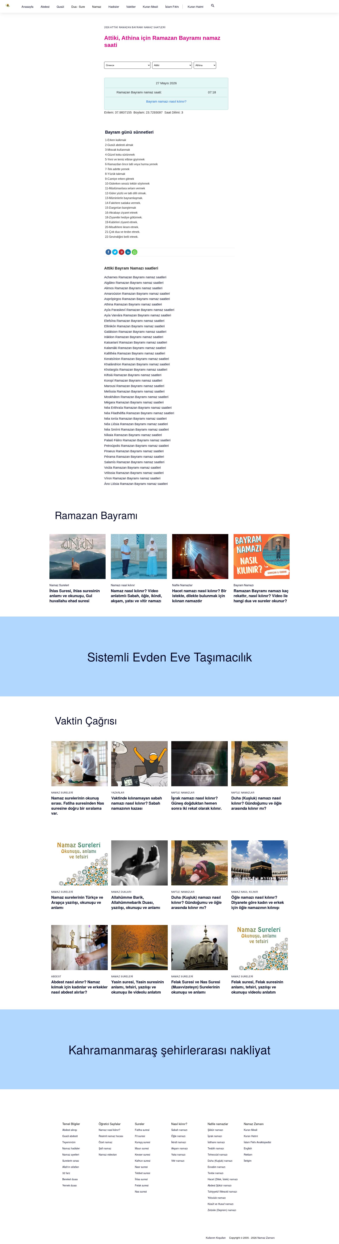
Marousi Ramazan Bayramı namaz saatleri (134, 386)
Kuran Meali (150, 7)
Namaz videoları (108, 1154)
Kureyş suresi (142, 1142)
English (248, 1148)
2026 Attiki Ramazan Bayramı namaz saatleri (134, 27)
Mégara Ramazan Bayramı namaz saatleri (134, 402)
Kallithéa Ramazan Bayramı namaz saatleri (134, 353)
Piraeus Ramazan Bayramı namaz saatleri (134, 451)
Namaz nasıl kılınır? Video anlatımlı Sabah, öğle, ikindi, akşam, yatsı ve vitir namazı (136, 595)
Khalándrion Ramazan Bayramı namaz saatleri (137, 364)
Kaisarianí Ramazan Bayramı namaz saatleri (135, 342)
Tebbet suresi (142, 1173)
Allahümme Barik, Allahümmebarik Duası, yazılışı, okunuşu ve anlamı (135, 902)
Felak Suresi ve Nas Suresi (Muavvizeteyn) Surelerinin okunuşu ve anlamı (195, 987)
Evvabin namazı (216, 1167)
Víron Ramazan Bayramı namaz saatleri (132, 478)
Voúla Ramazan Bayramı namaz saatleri (132, 467)
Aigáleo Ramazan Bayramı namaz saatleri (133, 282)
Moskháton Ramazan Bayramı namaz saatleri (136, 397)
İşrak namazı (215, 1136)
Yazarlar (117, 792)
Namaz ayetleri (70, 1154)
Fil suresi (140, 1136)
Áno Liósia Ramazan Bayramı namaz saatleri (136, 484)
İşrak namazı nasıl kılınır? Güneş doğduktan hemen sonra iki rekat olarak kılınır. (196, 803)
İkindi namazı (178, 1142)
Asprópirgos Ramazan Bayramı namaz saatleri (137, 299)
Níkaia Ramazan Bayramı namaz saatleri (133, 435)
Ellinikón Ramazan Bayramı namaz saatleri (134, 326)
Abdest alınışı (69, 1130)
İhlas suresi (141, 1179)
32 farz (66, 1173)
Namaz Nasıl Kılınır (244, 891)
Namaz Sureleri (59, 585)
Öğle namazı (178, 1136)
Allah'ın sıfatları (70, 1167)
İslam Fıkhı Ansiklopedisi (257, 1142)
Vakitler (131, 7)
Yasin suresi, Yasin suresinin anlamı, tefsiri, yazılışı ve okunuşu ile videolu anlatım (137, 987)
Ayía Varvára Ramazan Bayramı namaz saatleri (137, 315)
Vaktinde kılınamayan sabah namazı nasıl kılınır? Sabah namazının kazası (136, 803)
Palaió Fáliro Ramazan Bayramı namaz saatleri (137, 440)
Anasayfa (27, 7)
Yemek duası (69, 1185)
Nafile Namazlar (182, 585)
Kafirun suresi (142, 1160)
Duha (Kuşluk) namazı (220, 1160)
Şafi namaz (105, 1148)
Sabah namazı (179, 1130)
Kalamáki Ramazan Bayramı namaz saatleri (135, 348)
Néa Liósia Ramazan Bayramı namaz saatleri (136, 424)
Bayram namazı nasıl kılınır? (166, 101)
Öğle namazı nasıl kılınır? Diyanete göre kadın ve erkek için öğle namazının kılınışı (257, 902)
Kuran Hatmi (195, 7)
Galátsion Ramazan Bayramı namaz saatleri (135, 331)
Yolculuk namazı (217, 1197)
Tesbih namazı (216, 1148)
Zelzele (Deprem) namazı (222, 1210)
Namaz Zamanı (266, 1237)
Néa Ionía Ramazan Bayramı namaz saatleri (135, 418)
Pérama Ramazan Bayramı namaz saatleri (134, 456)
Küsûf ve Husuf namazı (220, 1204)
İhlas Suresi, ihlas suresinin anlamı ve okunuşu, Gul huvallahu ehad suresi (74, 595)
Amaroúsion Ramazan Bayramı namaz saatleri (137, 293)
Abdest (45, 7)
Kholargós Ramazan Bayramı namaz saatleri (135, 369)
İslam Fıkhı (172, 7)
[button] (27, 7)
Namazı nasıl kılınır (123, 585)
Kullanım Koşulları (216, 1237)
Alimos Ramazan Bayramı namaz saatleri (133, 288)
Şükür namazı (215, 1130)
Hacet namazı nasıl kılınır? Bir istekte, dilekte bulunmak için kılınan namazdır (199, 595)
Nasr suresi (141, 1167)
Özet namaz (105, 1142)
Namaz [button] (96, 7)
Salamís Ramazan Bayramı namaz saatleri (134, 462)
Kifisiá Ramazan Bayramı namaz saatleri (132, 375)
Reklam (248, 1154)
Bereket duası (70, 1179)
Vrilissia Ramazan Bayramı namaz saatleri (134, 473)
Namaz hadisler (71, 1148)
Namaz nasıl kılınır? (109, 1130)
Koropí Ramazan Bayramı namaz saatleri (133, 380)
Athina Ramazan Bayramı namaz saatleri (133, 304)
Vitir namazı (177, 1160)
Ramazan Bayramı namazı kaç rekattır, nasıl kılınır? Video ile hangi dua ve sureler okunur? (261, 595)
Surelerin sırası (70, 1160)
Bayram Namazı (244, 585)
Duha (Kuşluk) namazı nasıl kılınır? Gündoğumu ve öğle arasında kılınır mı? (256, 803)
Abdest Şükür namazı (219, 1185)
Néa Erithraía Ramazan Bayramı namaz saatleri (138, 407)
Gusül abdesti (70, 1136)
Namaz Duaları (121, 891)
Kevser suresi (142, 1154)
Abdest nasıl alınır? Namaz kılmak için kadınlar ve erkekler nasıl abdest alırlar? (79, 987)
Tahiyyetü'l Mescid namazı (222, 1191)
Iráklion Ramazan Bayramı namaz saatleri (133, 337)
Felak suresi (141, 1185)
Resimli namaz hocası (111, 1136)
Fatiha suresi (142, 1130)
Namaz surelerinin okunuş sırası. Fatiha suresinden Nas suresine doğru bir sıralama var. (77, 805)
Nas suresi (141, 1191)
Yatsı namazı (178, 1154)
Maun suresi (142, 1148)
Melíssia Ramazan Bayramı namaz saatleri (134, 391)
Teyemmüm (69, 1142)
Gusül (60, 7)
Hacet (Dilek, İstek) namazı (223, 1179)
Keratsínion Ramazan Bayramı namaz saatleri (136, 359)
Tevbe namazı (215, 1173)
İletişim (248, 1160)
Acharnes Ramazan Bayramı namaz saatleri (135, 277)
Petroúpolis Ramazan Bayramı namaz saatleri (136, 446)
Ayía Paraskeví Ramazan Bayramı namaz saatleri (139, 310)
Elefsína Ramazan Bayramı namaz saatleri (134, 321)
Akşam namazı (179, 1148)
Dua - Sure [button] (78, 7)
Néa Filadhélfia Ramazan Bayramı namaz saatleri (139, 413)
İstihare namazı (216, 1142)
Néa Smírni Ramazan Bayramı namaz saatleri (136, 429)
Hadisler (113, 7)
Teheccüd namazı (217, 1154)
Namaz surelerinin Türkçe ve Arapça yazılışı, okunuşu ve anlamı (77, 902)
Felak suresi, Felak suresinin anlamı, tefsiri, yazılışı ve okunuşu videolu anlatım (257, 987)
